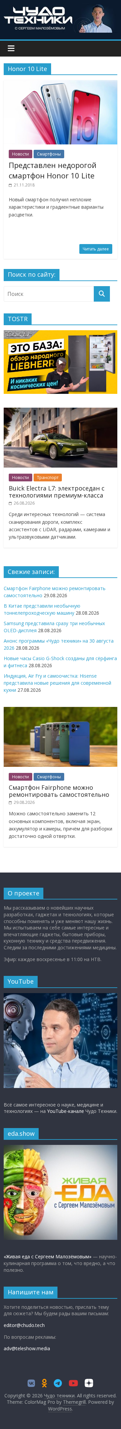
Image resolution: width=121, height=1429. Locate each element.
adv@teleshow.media (27, 1348)
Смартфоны (49, 154)
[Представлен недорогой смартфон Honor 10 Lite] (60, 84)
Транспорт (47, 477)
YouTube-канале (65, 1111)
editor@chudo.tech (24, 1325)
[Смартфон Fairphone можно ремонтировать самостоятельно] (60, 710)
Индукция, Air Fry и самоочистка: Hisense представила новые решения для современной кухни (57, 683)
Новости (20, 154)
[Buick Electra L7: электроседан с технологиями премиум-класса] (60, 411)
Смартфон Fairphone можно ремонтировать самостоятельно (59, 791)
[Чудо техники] (60, 7)
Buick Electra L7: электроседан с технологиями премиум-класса (57, 492)
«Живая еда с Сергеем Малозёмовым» (47, 1256)
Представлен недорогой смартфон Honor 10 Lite (52, 170)
